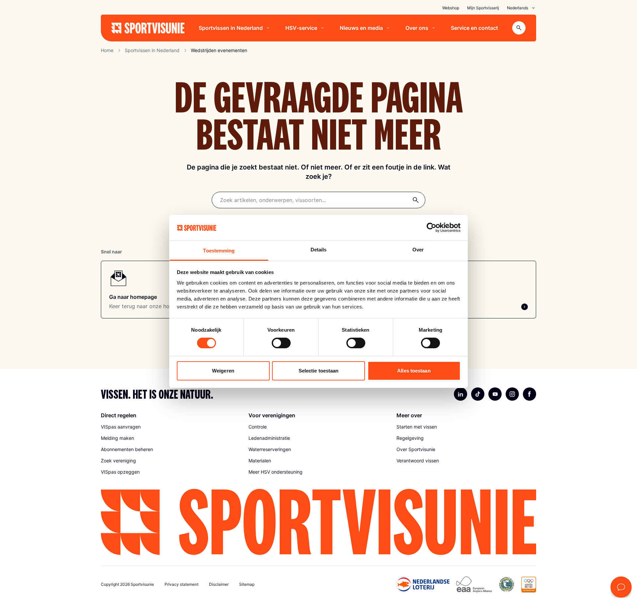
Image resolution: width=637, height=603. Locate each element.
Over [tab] (418, 249)
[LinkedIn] (460, 394)
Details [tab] (319, 249)
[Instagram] (512, 394)
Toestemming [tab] (219, 250)
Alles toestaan (413, 370)
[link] (171, 427)
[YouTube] (495, 394)
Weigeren (223, 370)
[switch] (281, 343)
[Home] (147, 28)
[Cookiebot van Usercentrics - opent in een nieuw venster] (431, 228)
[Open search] (519, 27)
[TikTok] (477, 394)
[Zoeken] (416, 200)
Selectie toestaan (319, 370)
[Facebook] (529, 394)
